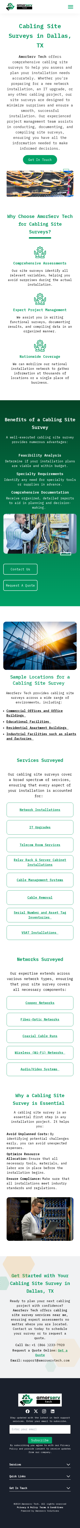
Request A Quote (20, 585)
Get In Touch (40, 160)
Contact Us (20, 569)
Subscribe (40, 1440)
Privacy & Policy (27, 1507)
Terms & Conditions (51, 1507)
